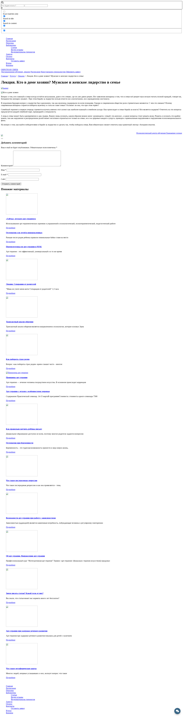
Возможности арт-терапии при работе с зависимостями (31, 518)
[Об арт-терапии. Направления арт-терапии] (22, 551)
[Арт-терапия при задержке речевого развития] (22, 626)
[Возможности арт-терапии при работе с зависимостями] (22, 513)
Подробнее (10, 228)
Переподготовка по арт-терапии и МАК (24, 247)
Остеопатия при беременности (19, 443)
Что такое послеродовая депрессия (21, 480)
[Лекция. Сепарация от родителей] (22, 279)
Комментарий (7, 166)
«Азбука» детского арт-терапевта (21, 219)
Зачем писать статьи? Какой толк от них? (24, 593)
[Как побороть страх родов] (22, 354)
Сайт (3, 179)
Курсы (8, 63)
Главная (9, 38)
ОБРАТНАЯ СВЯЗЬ (9, 70)
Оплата (9, 56)
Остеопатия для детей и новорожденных (24, 233)
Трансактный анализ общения (19, 322)
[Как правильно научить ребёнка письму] (22, 424)
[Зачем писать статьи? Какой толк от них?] (22, 588)
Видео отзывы (17, 50)
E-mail (4, 175)
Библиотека (11, 45)
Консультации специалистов (53, 72)
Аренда (9, 54)
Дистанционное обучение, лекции (15, 72)
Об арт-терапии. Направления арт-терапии (25, 556)
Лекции (21, 76)
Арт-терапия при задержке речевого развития (26, 631)
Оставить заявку (18, 61)
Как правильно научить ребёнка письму (24, 429)
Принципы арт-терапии (16, 377)
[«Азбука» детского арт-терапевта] (22, 214)
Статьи (14, 47)
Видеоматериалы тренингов (23, 52)
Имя (3, 170)
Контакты (10, 59)
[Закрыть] (2, 138)
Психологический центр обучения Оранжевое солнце (159, 133)
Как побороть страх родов (18, 359)
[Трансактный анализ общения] (22, 317)
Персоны (10, 43)
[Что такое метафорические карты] (22, 664)
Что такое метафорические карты (21, 668)
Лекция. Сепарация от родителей (21, 284)
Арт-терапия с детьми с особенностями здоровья (28, 391)
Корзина (9, 65)
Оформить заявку (73, 72)
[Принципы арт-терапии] (17, 373)
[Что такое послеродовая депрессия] (22, 476)
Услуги (13, 76)
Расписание (11, 41)
